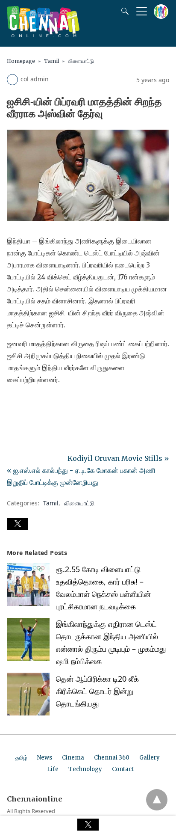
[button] (17, 524)
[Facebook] (14, 403)
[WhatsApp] (41, 403)
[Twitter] (27, 403)
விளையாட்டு (81, 61)
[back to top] (156, 799)
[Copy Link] (55, 403)
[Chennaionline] (43, 34)
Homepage (21, 61)
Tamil (51, 61)
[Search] (123, 11)
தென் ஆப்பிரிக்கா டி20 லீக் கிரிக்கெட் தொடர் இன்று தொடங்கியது (97, 691)
